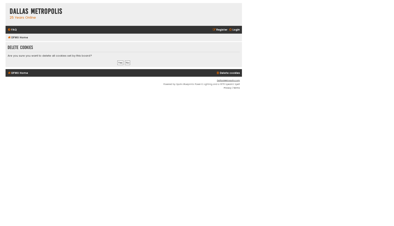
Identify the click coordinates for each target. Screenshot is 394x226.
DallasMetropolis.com (228, 80)
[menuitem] (12, 30)
